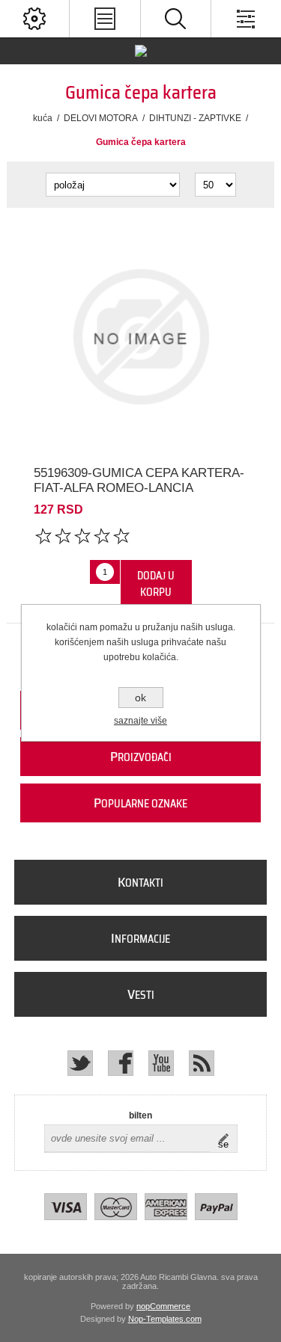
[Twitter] (80, 1063)
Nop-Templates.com (165, 1318)
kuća (42, 118)
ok (140, 698)
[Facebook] (121, 1063)
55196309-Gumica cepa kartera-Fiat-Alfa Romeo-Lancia (139, 480)
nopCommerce (163, 1306)
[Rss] (202, 1063)
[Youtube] (161, 1063)
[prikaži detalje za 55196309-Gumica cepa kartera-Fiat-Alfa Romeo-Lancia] (140, 336)
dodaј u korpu (156, 583)
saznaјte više (140, 720)
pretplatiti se (227, 1138)
